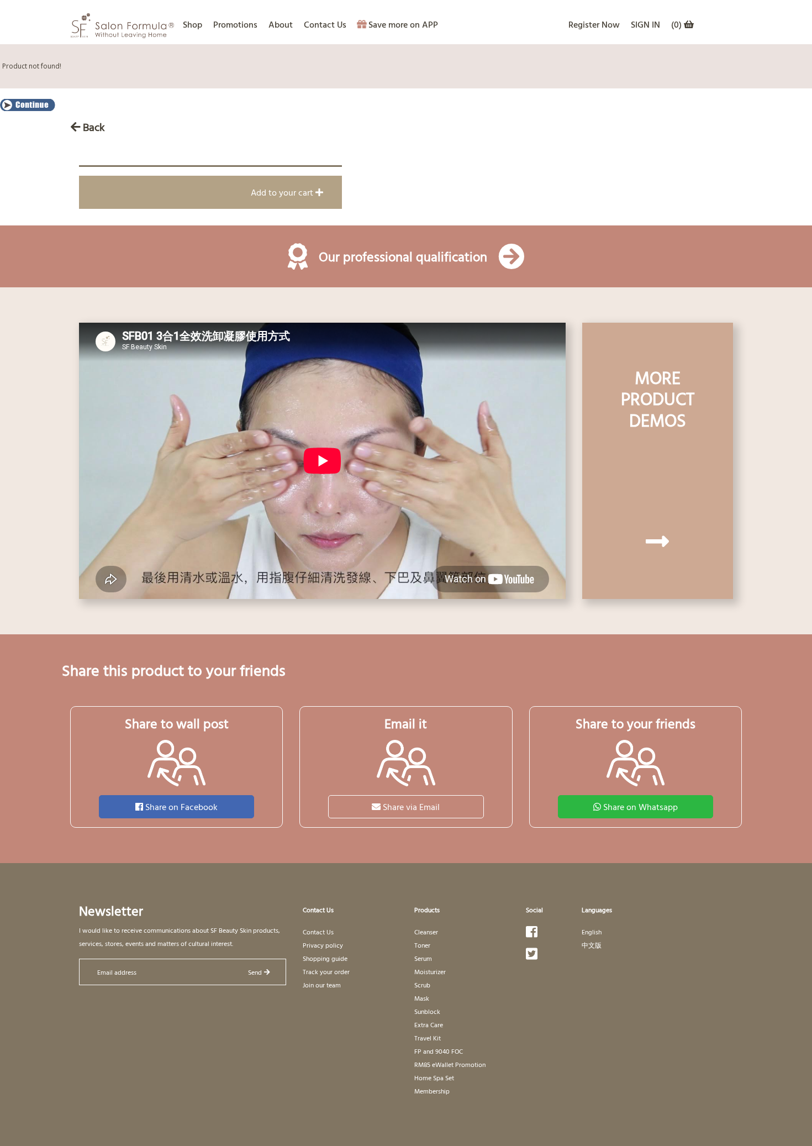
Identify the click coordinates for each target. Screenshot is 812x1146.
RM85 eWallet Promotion (450, 1064)
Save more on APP (403, 24)
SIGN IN (645, 24)
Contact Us (325, 24)
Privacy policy (323, 945)
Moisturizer (430, 971)
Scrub (422, 985)
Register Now (594, 24)
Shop (192, 24)
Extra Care (428, 1024)
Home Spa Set (434, 1077)
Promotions (235, 24)
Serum (423, 958)
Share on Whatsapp (640, 806)
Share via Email (411, 806)
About (280, 24)
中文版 (592, 945)
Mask (421, 998)
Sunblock (427, 1011)
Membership (432, 1091)
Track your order (326, 971)
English (592, 932)
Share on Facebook (181, 806)
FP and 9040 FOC (438, 1051)
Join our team (322, 985)
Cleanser (426, 932)
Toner (422, 945)
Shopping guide (325, 958)
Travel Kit (427, 1038)
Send (255, 972)
